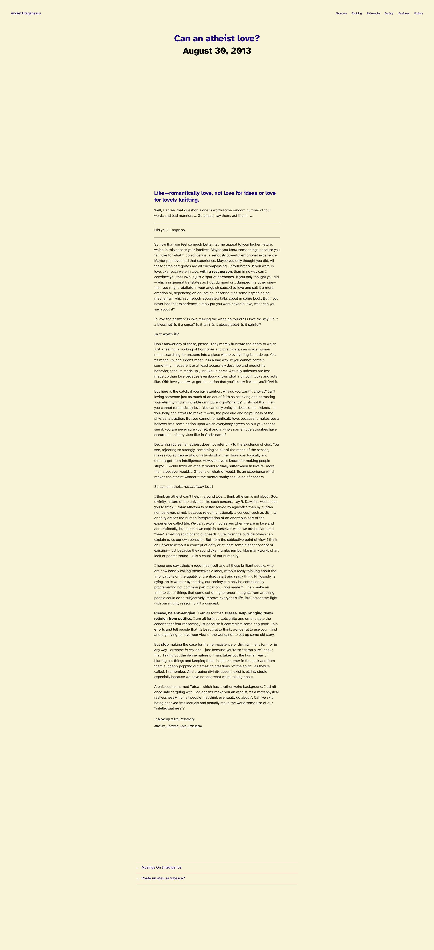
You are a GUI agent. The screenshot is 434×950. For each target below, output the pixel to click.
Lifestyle (172, 726)
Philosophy (187, 719)
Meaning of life (168, 719)
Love (183, 726)
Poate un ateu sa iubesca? (163, 878)
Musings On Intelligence (161, 867)
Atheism (159, 726)
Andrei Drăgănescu (26, 13)
